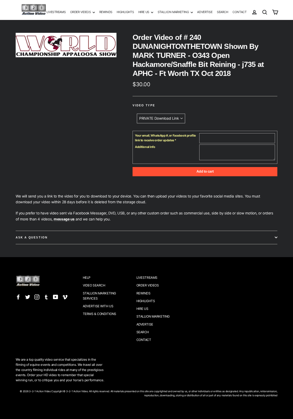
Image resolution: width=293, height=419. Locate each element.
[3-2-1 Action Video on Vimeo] (65, 297)
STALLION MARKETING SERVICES (99, 295)
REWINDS (105, 12)
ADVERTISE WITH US (98, 306)
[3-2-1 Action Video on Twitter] (27, 297)
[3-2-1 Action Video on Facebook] (18, 297)
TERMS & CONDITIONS (99, 314)
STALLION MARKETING (174, 12)
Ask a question (31, 237)
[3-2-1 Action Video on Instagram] (36, 297)
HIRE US (144, 12)
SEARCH (222, 12)
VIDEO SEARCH (94, 285)
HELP (87, 278)
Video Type (144, 105)
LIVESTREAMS (56, 12)
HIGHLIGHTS (125, 12)
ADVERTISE (204, 12)
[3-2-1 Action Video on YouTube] (55, 297)
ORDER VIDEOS (81, 12)
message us (64, 219)
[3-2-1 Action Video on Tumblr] (46, 297)
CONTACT (239, 12)
